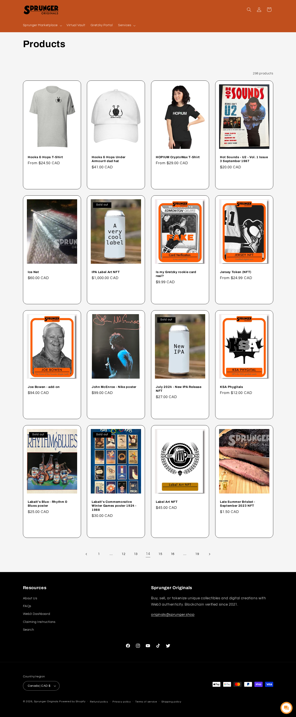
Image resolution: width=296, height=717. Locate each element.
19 (197, 554)
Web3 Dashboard (36, 614)
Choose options (52, 179)
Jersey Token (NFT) (235, 272)
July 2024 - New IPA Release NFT (179, 388)
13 (136, 554)
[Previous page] (86, 554)
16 (172, 554)
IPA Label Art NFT (106, 272)
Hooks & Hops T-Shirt (45, 157)
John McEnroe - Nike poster (114, 387)
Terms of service (146, 702)
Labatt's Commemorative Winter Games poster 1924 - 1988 (114, 505)
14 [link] (148, 554)
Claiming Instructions (39, 622)
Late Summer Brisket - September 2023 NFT (237, 503)
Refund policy (99, 702)
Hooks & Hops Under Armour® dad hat (108, 159)
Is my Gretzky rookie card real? (176, 274)
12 (123, 554)
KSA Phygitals (231, 387)
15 (160, 554)
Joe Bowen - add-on (44, 387)
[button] (42, 25)
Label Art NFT (167, 501)
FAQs (27, 606)
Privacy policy (121, 702)
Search (28, 629)
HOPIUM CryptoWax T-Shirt (178, 157)
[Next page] (209, 554)
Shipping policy (171, 702)
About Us (30, 598)
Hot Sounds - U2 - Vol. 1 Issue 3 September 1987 (244, 159)
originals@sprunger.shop (173, 615)
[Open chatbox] (286, 708)
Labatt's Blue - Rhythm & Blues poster (48, 503)
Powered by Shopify (72, 701)
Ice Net (33, 272)
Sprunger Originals (46, 701)
